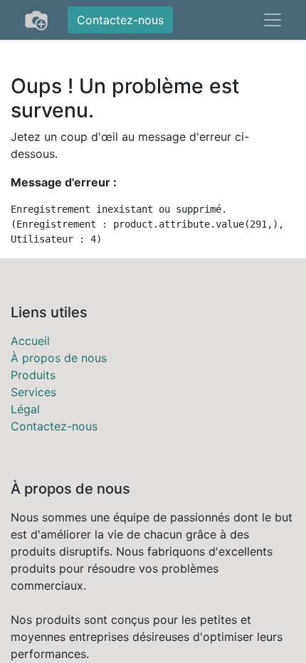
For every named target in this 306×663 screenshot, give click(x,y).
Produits (33, 375)
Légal (25, 409)
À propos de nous (59, 358)
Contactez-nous (120, 20)
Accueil (30, 341)
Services (33, 392)
